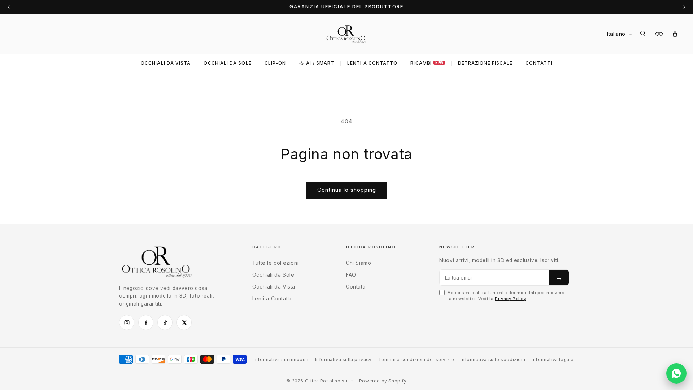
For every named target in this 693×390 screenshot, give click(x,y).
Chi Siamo (358, 263)
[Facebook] (145, 322)
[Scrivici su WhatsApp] (676, 373)
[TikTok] (165, 322)
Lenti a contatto (372, 63)
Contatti (539, 63)
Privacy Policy (510, 298)
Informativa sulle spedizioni (493, 359)
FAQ (351, 275)
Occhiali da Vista (166, 63)
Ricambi (426, 63)
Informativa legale (553, 359)
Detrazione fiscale (485, 63)
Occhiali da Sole (227, 63)
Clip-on (275, 63)
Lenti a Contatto (272, 298)
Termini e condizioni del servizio (416, 359)
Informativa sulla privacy (343, 359)
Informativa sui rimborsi (281, 359)
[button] (643, 34)
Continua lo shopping (346, 189)
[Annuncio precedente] (9, 7)
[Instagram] (126, 322)
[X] (184, 322)
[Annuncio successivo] (684, 7)
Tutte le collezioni (275, 263)
